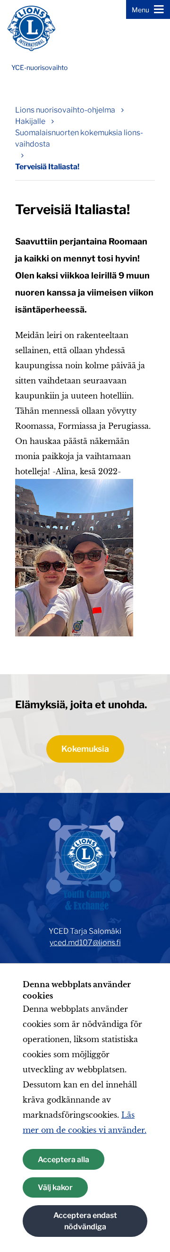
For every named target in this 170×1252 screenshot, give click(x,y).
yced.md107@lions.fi (85, 942)
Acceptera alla (63, 1159)
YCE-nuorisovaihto (39, 67)
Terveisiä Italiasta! (47, 166)
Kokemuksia (85, 749)
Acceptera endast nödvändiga (85, 1221)
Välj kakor (55, 1187)
